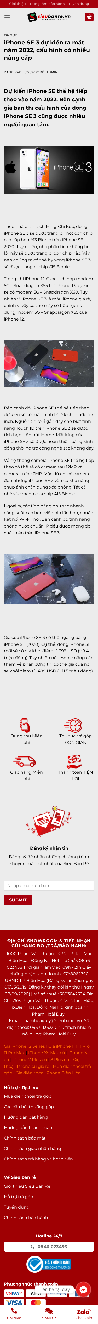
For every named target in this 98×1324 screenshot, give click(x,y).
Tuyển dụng (78, 4)
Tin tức (10, 35)
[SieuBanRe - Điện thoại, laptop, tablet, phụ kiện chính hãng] (49, 17)
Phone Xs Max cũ (47, 1052)
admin (51, 72)
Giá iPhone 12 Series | (25, 1046)
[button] (7, 17)
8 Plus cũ (59, 1059)
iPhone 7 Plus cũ (30, 1059)
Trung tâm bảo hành (47, 4)
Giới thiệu (17, 4)
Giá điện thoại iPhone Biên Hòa (48, 1072)
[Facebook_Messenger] (83, 1289)
